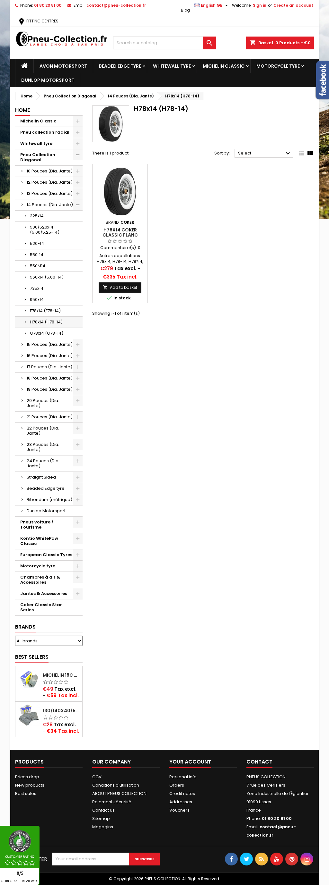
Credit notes (182, 793)
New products (29, 785)
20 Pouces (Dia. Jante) (43, 403)
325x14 (37, 216)
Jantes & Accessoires (43, 593)
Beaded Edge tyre (120, 66)
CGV (97, 777)
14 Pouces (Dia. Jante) (50, 205)
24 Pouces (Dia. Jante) (43, 463)
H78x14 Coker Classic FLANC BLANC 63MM (120, 235)
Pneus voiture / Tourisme (36, 524)
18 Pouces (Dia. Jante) (50, 378)
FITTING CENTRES (38, 21)
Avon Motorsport (63, 66)
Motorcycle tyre (278, 66)
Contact (259, 761)
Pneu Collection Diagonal (37, 157)
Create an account (293, 5)
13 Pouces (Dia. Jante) (50, 193)
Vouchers (179, 810)
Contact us (103, 810)
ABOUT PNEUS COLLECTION (119, 793)
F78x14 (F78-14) (45, 311)
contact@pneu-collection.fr (116, 5)
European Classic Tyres (46, 555)
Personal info (183, 777)
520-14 (37, 243)
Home (22, 110)
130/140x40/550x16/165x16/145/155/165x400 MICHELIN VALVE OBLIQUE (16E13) (61, 710)
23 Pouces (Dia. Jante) (43, 447)
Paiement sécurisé (111, 802)
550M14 (37, 266)
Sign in (259, 5)
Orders (176, 785)
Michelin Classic (224, 66)
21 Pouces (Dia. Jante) (50, 417)
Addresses (180, 802)
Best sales (25, 793)
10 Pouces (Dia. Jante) (50, 171)
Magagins (102, 827)
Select (265, 153)
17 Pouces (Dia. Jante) (49, 367)
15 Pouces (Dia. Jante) (50, 344)
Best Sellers (32, 657)
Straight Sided (41, 477)
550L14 (36, 255)
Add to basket (120, 287)
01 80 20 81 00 (47, 5)
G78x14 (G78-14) (46, 333)
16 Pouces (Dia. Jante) (50, 356)
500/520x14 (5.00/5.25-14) (44, 229)
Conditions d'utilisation (115, 785)
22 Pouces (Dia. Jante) (43, 430)
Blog (185, 10)
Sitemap (101, 818)
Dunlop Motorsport (47, 80)
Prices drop (27, 777)
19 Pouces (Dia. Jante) (50, 389)
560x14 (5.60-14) (47, 277)
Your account (190, 761)
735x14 (36, 288)
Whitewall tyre (172, 66)
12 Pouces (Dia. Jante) (50, 182)
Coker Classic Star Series (41, 607)
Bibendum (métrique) (49, 500)
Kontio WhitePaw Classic (39, 541)
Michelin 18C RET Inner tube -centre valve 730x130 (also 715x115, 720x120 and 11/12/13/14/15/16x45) (61, 675)
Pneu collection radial (44, 132)
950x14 (37, 299)
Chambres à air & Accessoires (40, 579)
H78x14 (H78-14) (46, 322)
